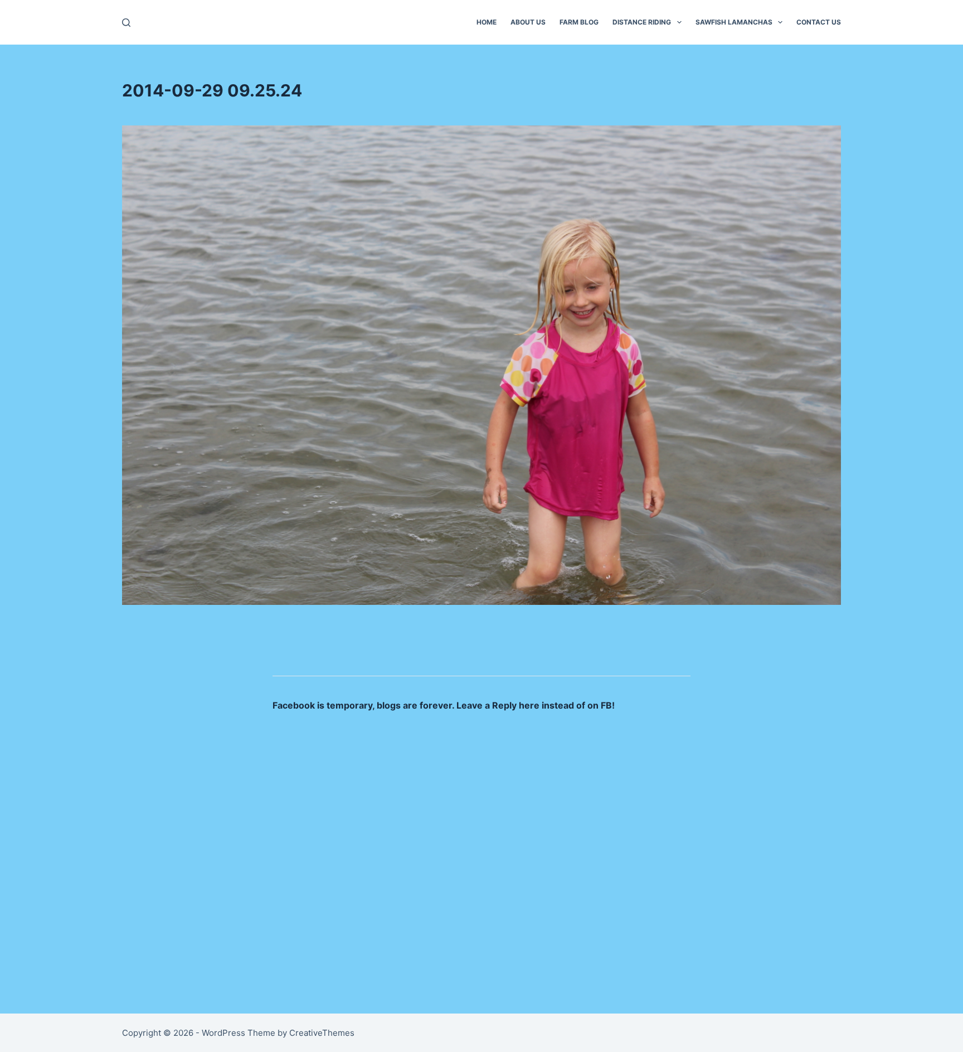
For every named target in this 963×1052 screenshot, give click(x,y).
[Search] (126, 22)
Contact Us (818, 22)
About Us (528, 22)
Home (486, 22)
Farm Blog (579, 22)
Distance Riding (641, 22)
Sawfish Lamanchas (734, 22)
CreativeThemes (321, 1032)
